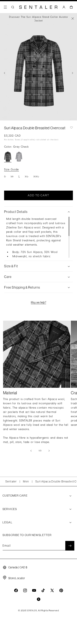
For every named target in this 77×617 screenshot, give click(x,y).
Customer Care (15, 495)
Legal (7, 522)
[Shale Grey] (19, 156)
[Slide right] (72, 73)
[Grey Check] (7, 156)
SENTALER (32, 610)
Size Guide (11, 169)
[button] (5, 7)
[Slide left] (4, 73)
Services (9, 509)
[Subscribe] (69, 546)
